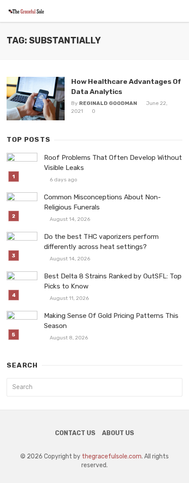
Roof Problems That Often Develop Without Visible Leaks (113, 163)
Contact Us (75, 433)
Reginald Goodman (108, 103)
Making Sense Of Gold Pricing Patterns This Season (111, 321)
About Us (118, 433)
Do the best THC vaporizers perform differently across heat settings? (101, 242)
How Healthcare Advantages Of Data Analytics (126, 86)
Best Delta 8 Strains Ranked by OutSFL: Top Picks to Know (113, 281)
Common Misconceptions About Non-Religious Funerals (102, 202)
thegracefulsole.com (112, 456)
